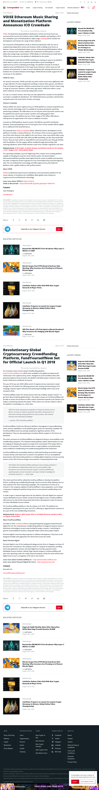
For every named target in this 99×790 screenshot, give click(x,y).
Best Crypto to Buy (40, 736)
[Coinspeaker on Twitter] (84, 2)
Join (59, 229)
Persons (22, 742)
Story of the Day (9, 735)
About (70, 735)
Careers (70, 742)
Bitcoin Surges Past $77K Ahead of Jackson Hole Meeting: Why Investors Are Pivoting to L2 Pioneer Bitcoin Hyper (42, 268)
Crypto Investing (37, 8)
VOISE (5, 34)
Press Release (26, 245)
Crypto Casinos (60, 8)
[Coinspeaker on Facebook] (81, 2)
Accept (75, 781)
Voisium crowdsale (22, 131)
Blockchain (7, 745)
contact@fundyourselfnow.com (14, 573)
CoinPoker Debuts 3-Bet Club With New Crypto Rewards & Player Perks (40, 286)
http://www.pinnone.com (46, 562)
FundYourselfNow (22, 524)
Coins (21, 735)
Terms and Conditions (71, 752)
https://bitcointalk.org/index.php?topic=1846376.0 (37, 183)
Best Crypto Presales (39, 745)
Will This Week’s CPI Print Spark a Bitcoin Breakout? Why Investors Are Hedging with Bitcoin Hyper (43, 330)
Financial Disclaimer (71, 757)
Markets (6, 738)
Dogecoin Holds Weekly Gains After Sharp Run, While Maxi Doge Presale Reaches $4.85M (41, 628)
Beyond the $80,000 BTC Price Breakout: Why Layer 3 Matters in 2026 (43, 250)
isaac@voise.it (8, 194)
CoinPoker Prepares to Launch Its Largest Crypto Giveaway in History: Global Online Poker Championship (41, 308)
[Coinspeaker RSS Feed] (95, 2)
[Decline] (95, 773)
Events (22, 745)
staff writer (28, 254)
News (21, 8)
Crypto (6, 742)
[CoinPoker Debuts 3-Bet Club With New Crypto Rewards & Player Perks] (11, 289)
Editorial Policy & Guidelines (73, 746)
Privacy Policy (72, 762)
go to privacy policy (87, 781)
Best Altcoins (40, 741)
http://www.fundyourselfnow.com (45, 560)
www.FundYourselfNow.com (13, 373)
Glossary (23, 752)
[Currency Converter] (94, 7)
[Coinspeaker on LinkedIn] (91, 2)
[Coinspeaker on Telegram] (88, 2)
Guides (28, 8)
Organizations (24, 738)
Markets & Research (73, 8)
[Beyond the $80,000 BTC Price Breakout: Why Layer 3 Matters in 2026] (11, 250)
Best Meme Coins (41, 753)
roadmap (43, 38)
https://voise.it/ (29, 181)
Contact (70, 738)
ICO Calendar (49, 8)
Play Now (78, 786)
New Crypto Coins (42, 750)
